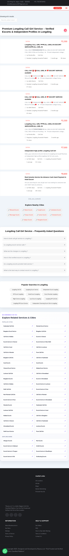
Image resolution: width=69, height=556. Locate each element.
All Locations (39, 480)
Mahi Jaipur (31, 159)
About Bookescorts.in (11, 525)
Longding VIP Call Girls (51, 298)
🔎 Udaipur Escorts (27, 219)
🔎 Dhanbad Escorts (55, 215)
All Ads (37, 483)
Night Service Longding (19, 298)
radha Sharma (32, 81)
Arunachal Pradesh (43, 58)
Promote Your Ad (40, 491)
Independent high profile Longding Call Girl (40, 151)
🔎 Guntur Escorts (41, 215)
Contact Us (39, 536)
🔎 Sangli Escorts (40, 210)
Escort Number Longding (51, 294)
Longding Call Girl (16, 289)
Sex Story (7, 528)
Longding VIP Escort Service (20, 303)
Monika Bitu (31, 55)
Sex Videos (39, 525)
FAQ (37, 528)
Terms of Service (9, 533)
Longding (34, 58)
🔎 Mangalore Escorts (41, 219)
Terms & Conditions (41, 533)
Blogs (37, 486)
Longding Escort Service (32, 289)
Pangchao (29, 137)
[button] (34, 30)
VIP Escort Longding (18, 294)
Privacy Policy (9, 536)
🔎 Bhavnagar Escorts (13, 215)
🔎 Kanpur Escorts (28, 215)
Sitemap (7, 531)
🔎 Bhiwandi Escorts (13, 210)
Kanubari (29, 58)
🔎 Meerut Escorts (27, 210)
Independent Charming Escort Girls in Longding (45, 303)
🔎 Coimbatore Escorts (55, 210)
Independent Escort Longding (50, 289)
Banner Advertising (41, 489)
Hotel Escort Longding (34, 294)
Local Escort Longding (35, 298)
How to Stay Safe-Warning (43, 531)
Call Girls (28, 41)
